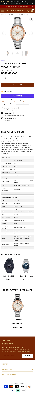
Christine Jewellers (19, 383)
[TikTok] (8, 343)
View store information (22, 104)
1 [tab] (15, 46)
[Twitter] (12, 343)
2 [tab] (16, 46)
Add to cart (17, 85)
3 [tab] (17, 46)
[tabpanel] (17, 33)
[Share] (31, 19)
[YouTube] (10, 343)
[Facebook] (3, 343)
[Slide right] (31, 33)
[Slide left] (4, 33)
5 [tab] (19, 46)
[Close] (33, 6)
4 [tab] (18, 46)
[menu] (2, 10)
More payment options (17, 100)
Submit (27, 356)
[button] (6, 10)
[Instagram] (5, 343)
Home (3, 15)
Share (31, 19)
